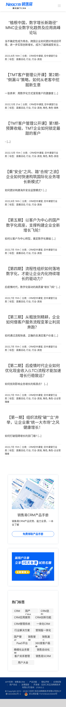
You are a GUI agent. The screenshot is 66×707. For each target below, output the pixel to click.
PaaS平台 (22, 643)
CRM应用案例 (22, 617)
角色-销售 (53, 107)
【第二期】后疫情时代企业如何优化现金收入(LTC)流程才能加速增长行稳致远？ (33, 370)
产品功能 (33, 682)
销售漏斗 (46, 637)
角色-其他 (53, 156)
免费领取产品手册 (33, 534)
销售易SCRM (43, 656)
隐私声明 (45, 682)
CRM (17, 610)
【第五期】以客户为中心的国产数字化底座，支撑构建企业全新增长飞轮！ (33, 225)
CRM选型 (45, 611)
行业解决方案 (22, 630)
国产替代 (18, 637)
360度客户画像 (42, 644)
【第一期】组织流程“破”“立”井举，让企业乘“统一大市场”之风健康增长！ (33, 422)
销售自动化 (43, 649)
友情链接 (25, 684)
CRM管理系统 (22, 623)
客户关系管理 (22, 656)
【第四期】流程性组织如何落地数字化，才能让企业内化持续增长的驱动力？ (33, 273)
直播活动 (20, 59)
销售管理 (32, 637)
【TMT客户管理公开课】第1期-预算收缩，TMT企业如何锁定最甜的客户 (33, 128)
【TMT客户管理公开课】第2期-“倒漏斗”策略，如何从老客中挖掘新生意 (33, 79)
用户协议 (13, 684)
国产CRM (28, 611)
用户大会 (23, 662)
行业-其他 (37, 59)
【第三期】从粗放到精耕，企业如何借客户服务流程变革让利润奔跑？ (33, 322)
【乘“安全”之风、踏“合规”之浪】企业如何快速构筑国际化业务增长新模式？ (33, 176)
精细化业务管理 (21, 650)
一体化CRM (43, 623)
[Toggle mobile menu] (59, 5)
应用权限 (57, 682)
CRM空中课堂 (36, 55)
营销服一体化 (43, 630)
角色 (45, 107)
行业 (28, 59)
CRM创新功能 (43, 617)
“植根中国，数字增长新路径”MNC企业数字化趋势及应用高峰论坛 (33, 27)
